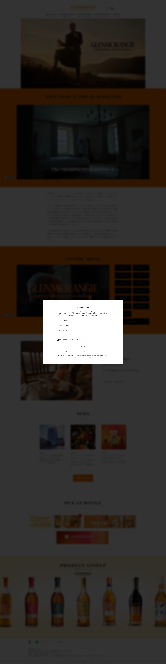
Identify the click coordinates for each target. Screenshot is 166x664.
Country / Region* (63, 320)
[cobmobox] (83, 325)
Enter (83, 346)
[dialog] (83, 332)
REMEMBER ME (63, 339)
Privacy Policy (96, 351)
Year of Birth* (62, 330)
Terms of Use (87, 351)
